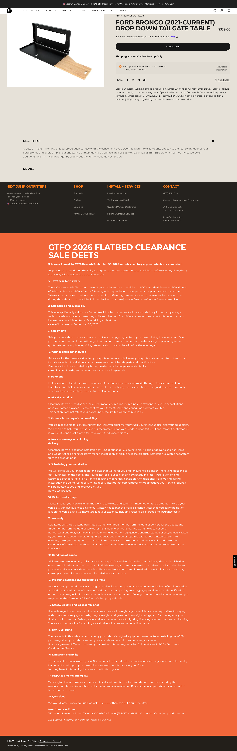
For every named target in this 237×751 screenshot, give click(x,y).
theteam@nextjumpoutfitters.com (165, 713)
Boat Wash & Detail (117, 220)
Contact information (59, 746)
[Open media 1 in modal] (55, 50)
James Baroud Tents (84, 213)
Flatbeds (78, 193)
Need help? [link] (224, 80)
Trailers (77, 200)
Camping (78, 207)
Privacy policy (27, 746)
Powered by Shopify (50, 741)
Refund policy (13, 746)
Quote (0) (235, 561)
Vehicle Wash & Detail (118, 200)
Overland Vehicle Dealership (121, 207)
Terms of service (41, 746)
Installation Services (117, 193)
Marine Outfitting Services (120, 213)
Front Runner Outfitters (130, 15)
